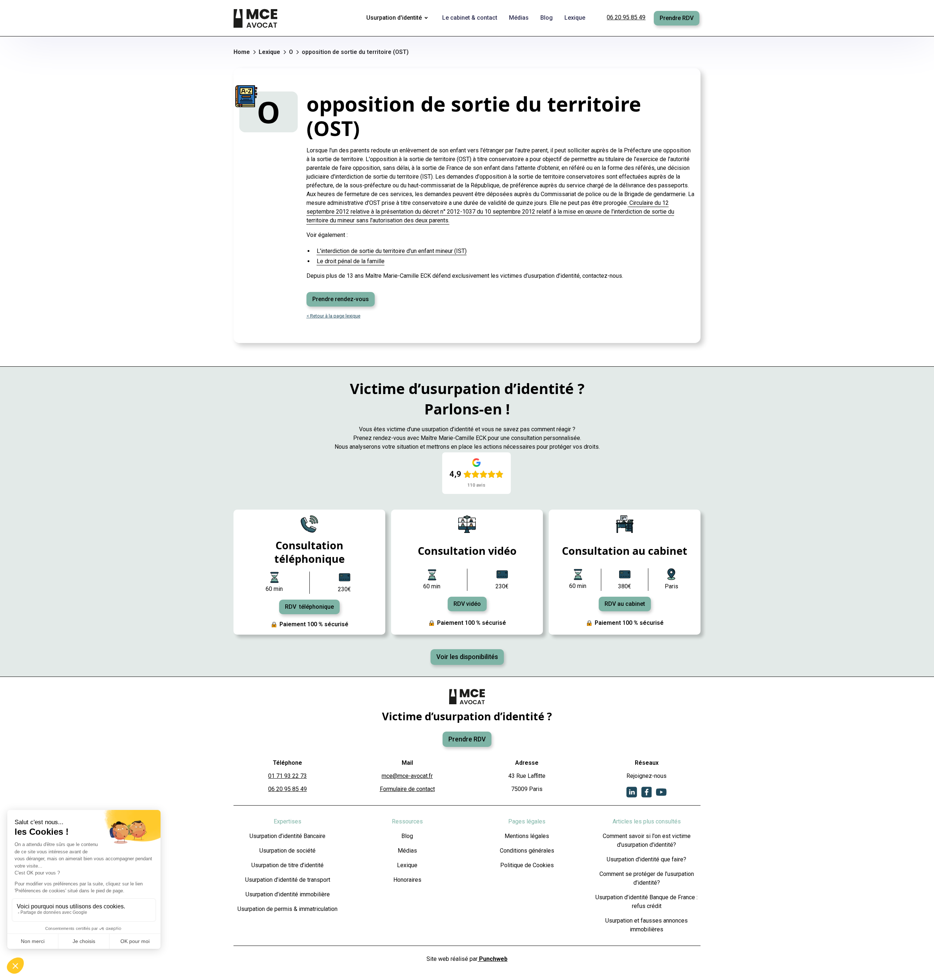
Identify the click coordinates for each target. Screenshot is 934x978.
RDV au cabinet (625, 603)
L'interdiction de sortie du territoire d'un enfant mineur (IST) (392, 251)
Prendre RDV (677, 18)
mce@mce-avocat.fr (407, 775)
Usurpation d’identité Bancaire (287, 836)
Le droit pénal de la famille (351, 261)
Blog (407, 836)
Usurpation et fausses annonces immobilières (646, 925)
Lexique (407, 865)
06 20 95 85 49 (626, 17)
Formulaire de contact (407, 789)
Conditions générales (527, 850)
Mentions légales (527, 836)
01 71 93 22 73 (287, 775)
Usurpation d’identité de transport (287, 879)
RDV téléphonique (309, 606)
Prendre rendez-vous (340, 299)
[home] (256, 18)
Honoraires (407, 879)
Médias (407, 850)
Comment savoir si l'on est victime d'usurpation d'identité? (647, 840)
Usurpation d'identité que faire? (646, 859)
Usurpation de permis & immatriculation (287, 908)
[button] (398, 18)
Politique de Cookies (527, 865)
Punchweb (492, 958)
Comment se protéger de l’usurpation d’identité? (646, 878)
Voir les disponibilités (467, 657)
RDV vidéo (467, 603)
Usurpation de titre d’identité (287, 865)
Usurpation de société (287, 850)
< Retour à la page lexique (333, 316)
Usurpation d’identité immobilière (288, 894)
